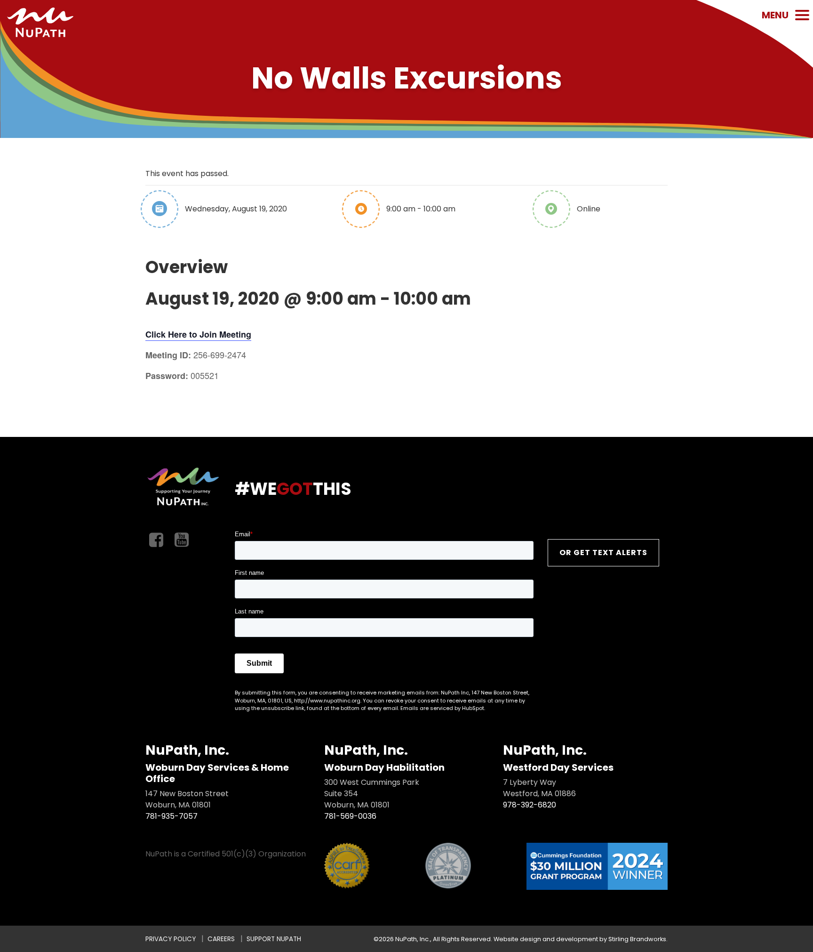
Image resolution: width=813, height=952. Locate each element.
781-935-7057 (171, 816)
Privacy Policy (170, 939)
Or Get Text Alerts (603, 552)
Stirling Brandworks (637, 939)
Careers (221, 939)
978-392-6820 (529, 804)
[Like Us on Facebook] (156, 540)
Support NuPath (274, 939)
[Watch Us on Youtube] (182, 540)
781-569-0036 (350, 816)
